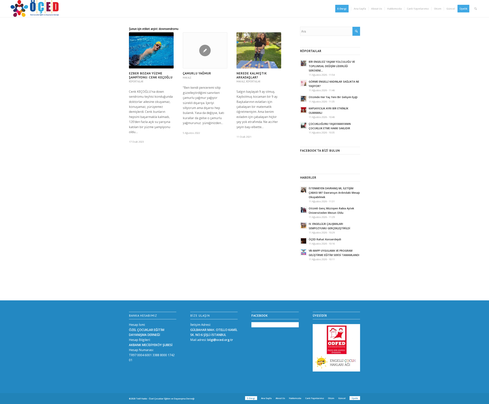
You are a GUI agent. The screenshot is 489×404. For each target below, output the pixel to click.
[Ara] (475, 8)
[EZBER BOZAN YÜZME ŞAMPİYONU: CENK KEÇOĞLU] (151, 50)
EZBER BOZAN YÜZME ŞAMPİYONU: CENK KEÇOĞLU (150, 75)
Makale (187, 77)
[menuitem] (343, 8)
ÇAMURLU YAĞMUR (197, 73)
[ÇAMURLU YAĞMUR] (205, 50)
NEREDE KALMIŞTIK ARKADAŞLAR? (251, 75)
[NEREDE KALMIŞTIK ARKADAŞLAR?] (258, 50)
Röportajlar (136, 81)
